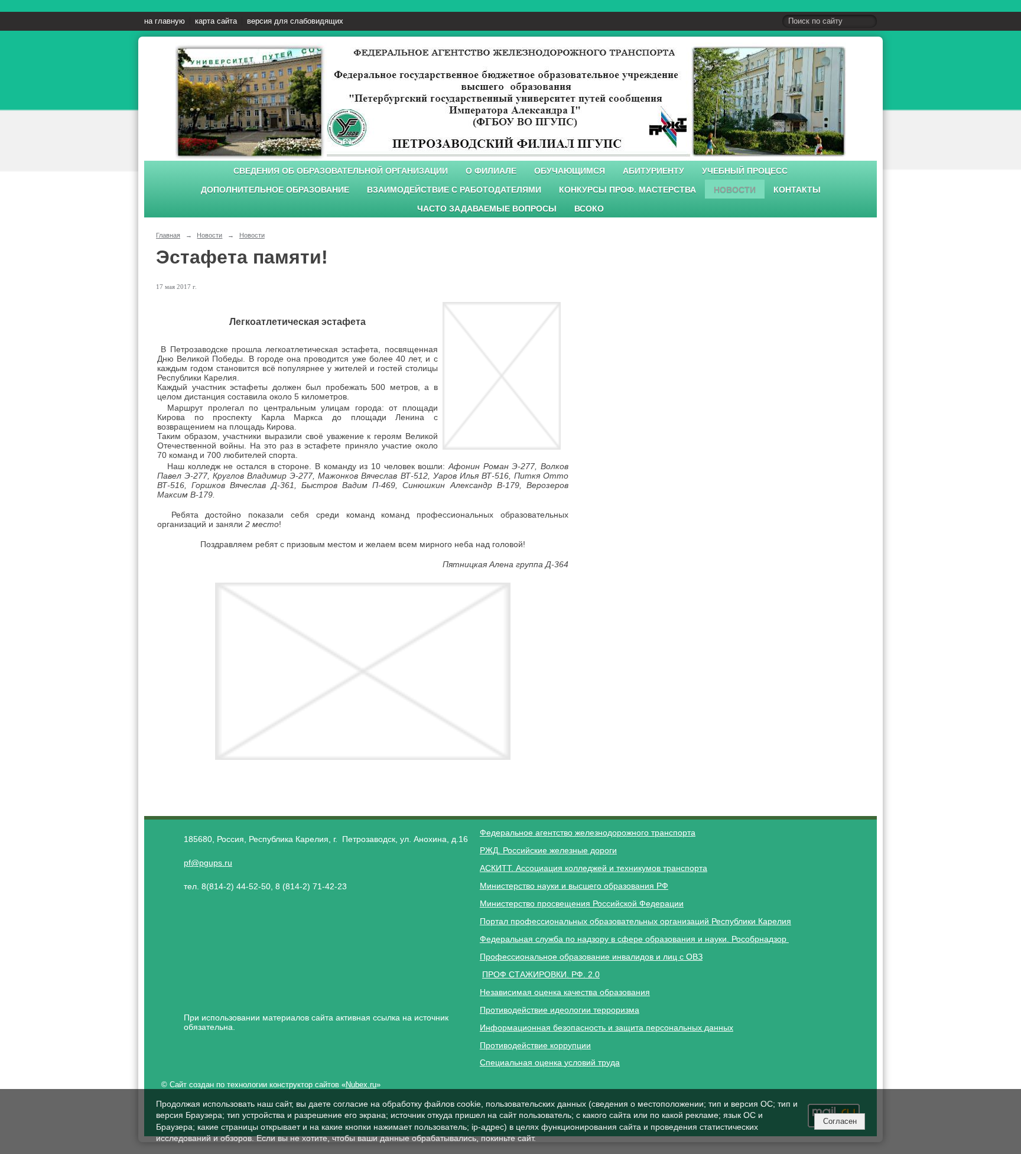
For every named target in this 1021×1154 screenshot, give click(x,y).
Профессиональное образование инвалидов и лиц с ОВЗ (591, 956)
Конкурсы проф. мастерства (627, 190)
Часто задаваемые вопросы (487, 208)
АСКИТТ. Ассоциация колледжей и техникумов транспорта (593, 868)
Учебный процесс (745, 171)
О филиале (491, 171)
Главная (168, 235)
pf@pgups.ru (208, 862)
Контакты (797, 190)
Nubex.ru (361, 1085)
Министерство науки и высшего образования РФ (574, 885)
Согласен (840, 1121)
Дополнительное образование (275, 190)
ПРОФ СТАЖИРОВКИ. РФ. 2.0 (541, 974)
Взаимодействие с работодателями (454, 190)
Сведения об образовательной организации (340, 171)
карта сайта (216, 21)
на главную (164, 21)
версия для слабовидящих (295, 21)
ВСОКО (589, 208)
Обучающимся (569, 171)
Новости (735, 190)
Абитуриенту (653, 171)
